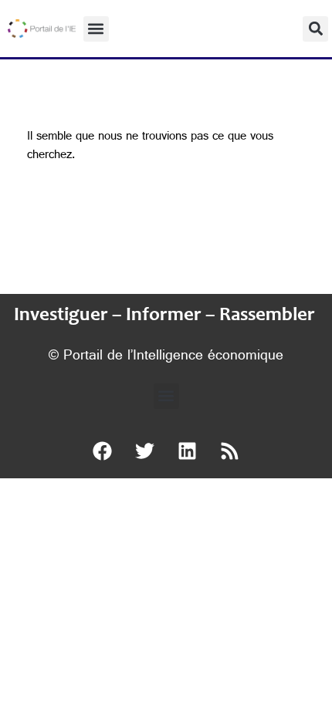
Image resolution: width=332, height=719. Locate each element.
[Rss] (230, 451)
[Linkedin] (187, 451)
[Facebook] (102, 451)
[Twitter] (145, 451)
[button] (96, 29)
